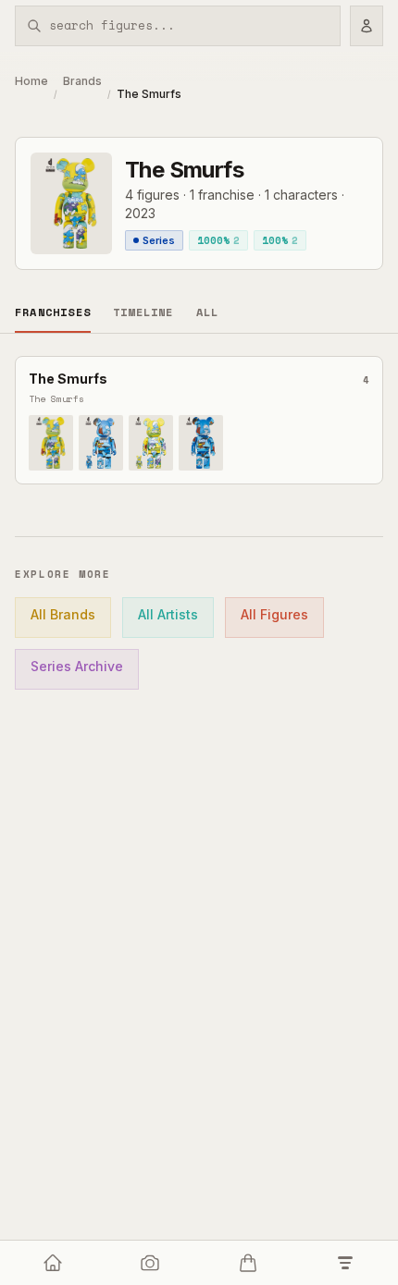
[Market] (248, 1263)
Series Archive (77, 666)
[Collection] (346, 1263)
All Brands (63, 614)
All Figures (274, 614)
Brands (82, 81)
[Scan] (151, 1263)
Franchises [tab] (53, 312)
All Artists (168, 614)
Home (31, 81)
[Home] (53, 1263)
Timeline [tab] (143, 312)
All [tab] (207, 312)
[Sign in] (366, 26)
